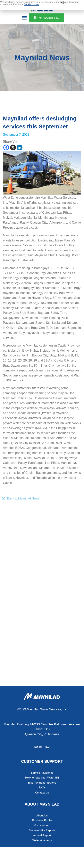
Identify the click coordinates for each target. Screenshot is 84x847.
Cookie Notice (31, 4)
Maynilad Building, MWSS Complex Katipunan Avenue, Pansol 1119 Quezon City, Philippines (42, 729)
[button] (24, 18)
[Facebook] (6, 147)
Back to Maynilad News (23, 498)
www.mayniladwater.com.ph (58, 408)
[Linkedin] (19, 147)
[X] (13, 147)
